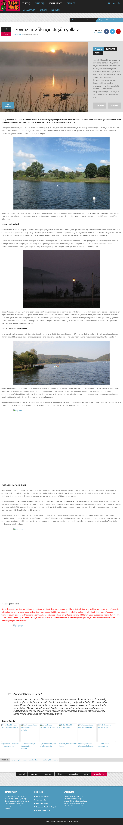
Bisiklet (71, 3)
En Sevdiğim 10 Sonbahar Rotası (68, 744)
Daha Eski (100, 105)
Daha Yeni (115, 105)
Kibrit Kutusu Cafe (42, 796)
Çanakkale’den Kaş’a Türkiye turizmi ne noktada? (28, 746)
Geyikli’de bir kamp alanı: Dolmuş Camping (10, 744)
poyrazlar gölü (46, 760)
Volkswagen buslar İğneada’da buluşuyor (86, 744)
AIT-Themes (62, 821)
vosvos (55, 760)
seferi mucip (18, 34)
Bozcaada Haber (42, 803)
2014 (6, 34)
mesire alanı (33, 760)
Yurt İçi (26, 3)
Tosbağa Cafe (41, 800)
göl (19, 760)
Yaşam (43, 9)
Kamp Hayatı (55, 3)
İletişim (55, 9)
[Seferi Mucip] (10, 8)
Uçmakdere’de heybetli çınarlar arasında (48, 744)
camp (13, 760)
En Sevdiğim (28, 9)
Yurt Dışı (40, 3)
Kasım (6, 33)
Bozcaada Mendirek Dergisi (46, 807)
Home (92, 20)
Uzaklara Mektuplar (43, 810)
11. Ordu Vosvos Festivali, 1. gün (103, 744)
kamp (25, 760)
